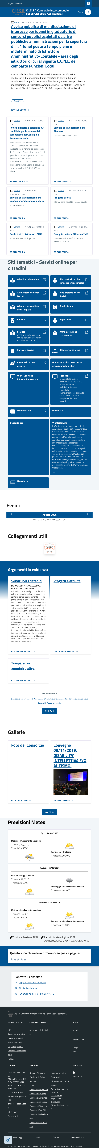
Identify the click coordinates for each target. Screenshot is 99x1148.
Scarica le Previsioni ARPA (25, 937)
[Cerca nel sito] (87, 12)
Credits (56, 1137)
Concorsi (41, 703)
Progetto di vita (62, 197)
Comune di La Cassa (38, 1101)
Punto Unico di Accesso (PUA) (26, 234)
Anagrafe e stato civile (39, 1032)
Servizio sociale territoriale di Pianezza (69, 129)
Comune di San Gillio (38, 1110)
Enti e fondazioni (15, 1042)
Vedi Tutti (49, 711)
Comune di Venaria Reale (38, 1124)
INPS (32, 1085)
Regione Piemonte (15, 3)
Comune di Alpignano (39, 1089)
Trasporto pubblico (54, 703)
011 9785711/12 (15, 1092)
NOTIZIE (17, 22)
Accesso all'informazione (22, 699)
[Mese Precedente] (11, 514)
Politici (11, 1058)
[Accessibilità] (8, 1140)
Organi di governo (15, 1046)
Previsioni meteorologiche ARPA (59, 937)
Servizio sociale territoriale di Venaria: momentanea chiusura (27, 199)
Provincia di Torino (37, 1077)
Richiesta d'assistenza (60, 1106)
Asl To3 (33, 1081)
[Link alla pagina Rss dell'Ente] (74, 1072)
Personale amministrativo (17, 1052)
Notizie (76, 1030)
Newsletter (77, 1076)
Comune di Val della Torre (39, 1116)
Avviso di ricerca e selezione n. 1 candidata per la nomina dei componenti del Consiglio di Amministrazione (27, 133)
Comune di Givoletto (38, 1097)
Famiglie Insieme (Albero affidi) (71, 234)
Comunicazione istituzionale (56, 699)
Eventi (75, 1051)
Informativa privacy (59, 1073)
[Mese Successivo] (87, 514)
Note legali (55, 1077)
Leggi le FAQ (56, 1095)
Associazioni (38, 699)
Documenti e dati (15, 1038)
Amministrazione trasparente (60, 1090)
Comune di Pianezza (38, 1106)
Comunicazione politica (78, 699)
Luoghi (75, 1047)
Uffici (10, 1030)
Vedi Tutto (49, 812)
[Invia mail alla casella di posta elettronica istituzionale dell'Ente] (20, 1096)
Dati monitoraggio (15, 1137)
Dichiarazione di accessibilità (60, 1083)
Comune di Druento (38, 1093)
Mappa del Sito (77, 1137)
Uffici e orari (13, 1111)
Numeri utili (13, 1116)
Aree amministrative (16, 1034)
